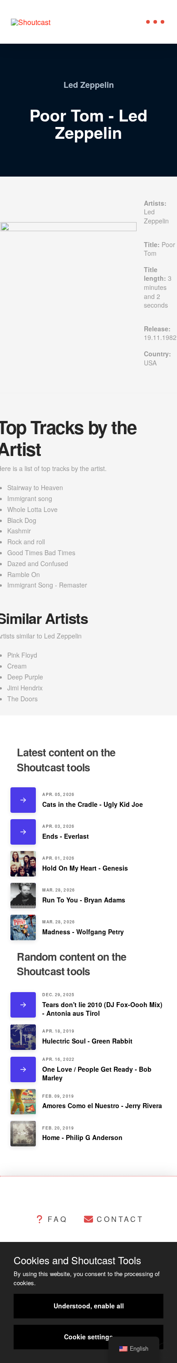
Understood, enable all (89, 1305)
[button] (155, 22)
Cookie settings (88, 1336)
